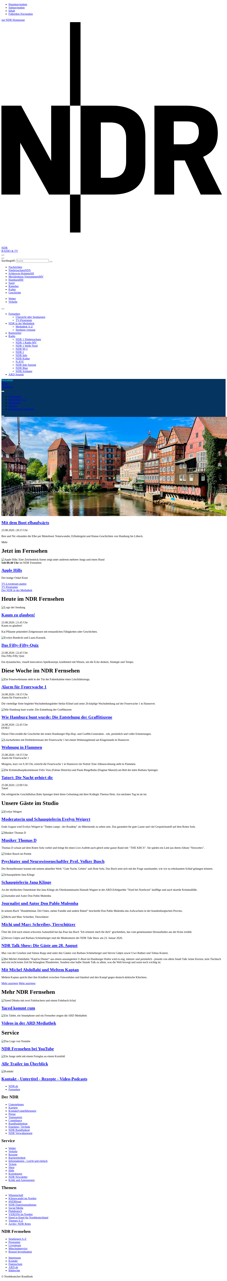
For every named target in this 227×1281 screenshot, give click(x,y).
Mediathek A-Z (24, 326)
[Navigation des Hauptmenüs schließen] (2, 258)
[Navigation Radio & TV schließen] (2, 308)
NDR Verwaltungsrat (20, 1133)
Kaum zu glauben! (18, 615)
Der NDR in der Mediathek (16, 590)
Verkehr (13, 1151)
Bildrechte (14, 1270)
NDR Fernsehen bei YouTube (27, 1048)
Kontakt (13, 1260)
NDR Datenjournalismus (22, 1204)
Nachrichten (15, 267)
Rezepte (13, 1154)
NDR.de (13, 1086)
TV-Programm (24, 320)
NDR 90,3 (21, 348)
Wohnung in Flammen (21, 747)
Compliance (15, 1120)
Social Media (16, 1207)
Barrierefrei (15, 332)
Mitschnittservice (18, 1248)
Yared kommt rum (18, 1008)
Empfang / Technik (19, 1126)
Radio (12, 336)
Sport (12, 283)
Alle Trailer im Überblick (24, 1064)
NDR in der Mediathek (21, 323)
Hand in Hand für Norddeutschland (28, 1217)
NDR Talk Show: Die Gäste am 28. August (39, 945)
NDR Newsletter (18, 1176)
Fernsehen (14, 313)
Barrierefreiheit (17, 1157)
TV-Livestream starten (13, 583)
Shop (11, 1167)
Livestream (15, 396)
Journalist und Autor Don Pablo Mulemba (39, 903)
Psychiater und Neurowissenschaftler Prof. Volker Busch (52, 861)
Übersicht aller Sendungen (30, 317)
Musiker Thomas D (19, 840)
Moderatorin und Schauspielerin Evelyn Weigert (45, 819)
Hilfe (11, 1170)
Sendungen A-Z (17, 399)
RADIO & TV (9, 250)
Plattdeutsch (15, 1211)
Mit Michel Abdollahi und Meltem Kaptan (40, 969)
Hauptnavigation (18, 4)
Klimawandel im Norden (22, 1198)
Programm (14, 402)
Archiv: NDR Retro (20, 1223)
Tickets (12, 1164)
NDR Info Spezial (26, 364)
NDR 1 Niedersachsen (28, 339)
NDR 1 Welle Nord (27, 345)
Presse (12, 1114)
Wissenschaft (16, 1195)
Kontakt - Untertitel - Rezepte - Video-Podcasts (44, 1079)
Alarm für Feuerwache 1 (23, 687)
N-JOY (20, 361)
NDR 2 (20, 352)
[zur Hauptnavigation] (2, 255)
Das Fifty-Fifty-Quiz (20, 645)
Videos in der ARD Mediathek (28, 1023)
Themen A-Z (16, 1220)
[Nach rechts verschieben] (2, 391)
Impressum (15, 1257)
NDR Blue (22, 368)
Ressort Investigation (20, 1251)
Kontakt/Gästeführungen (22, 1110)
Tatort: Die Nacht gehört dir (27, 777)
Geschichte (15, 292)
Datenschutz (15, 1264)
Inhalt (12, 10)
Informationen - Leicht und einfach (28, 1160)
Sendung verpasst (25, 329)
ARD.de (13, 1267)
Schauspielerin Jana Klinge (26, 882)
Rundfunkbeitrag (18, 1123)
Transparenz (15, 1117)
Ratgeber (14, 286)
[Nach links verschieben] (2, 416)
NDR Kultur (23, 358)
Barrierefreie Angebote (21, 409)
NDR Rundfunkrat (19, 1129)
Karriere (13, 1107)
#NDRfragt (15, 1201)
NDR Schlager (24, 371)
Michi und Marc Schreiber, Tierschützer (38, 924)
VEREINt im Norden (21, 1214)
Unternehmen (16, 1104)
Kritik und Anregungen (22, 1180)
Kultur (12, 289)
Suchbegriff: (8, 260)
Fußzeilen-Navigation (21, 13)
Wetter (12, 1148)
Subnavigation (17, 7)
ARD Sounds (16, 374)
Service (13, 405)
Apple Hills (11, 570)
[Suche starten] (50, 261)
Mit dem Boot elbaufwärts (25, 522)
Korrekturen (15, 1173)
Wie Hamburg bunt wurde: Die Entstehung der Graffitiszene (56, 717)
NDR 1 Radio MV (26, 342)
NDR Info (21, 355)
